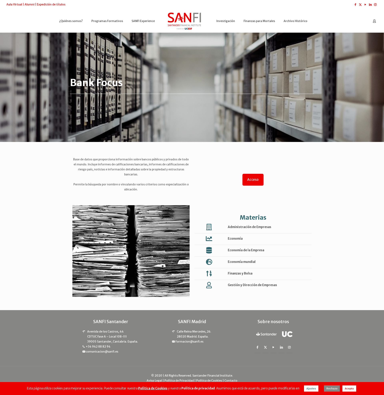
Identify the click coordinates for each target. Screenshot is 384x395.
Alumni (29, 4)
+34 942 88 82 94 (98, 346)
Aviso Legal (154, 380)
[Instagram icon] (375, 4)
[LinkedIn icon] (370, 4)
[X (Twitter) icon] (360, 4)
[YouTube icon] (365, 4)
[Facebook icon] (355, 4)
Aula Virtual (14, 4)
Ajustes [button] (311, 388)
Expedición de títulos (51, 4)
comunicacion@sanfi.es (102, 351)
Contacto (230, 380)
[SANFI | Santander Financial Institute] (184, 20)
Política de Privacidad (179, 380)
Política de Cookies (209, 380)
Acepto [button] (349, 388)
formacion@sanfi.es (189, 341)
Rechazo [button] (331, 388)
